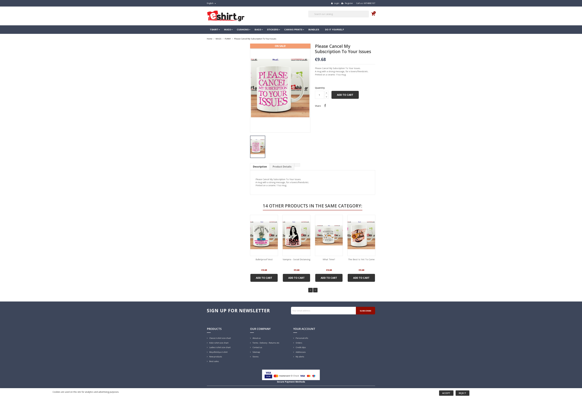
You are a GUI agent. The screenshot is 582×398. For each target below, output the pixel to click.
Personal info (301, 338)
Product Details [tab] (282, 166)
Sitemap (256, 352)
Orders (298, 342)
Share (325, 105)
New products (215, 356)
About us (256, 338)
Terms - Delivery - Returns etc (265, 342)
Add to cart (345, 95)
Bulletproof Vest (264, 259)
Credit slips (300, 347)
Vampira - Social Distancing (296, 259)
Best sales (214, 361)
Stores (255, 356)
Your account (304, 329)
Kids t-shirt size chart (218, 342)
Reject (462, 393)
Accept (446, 393)
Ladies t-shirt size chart (220, 347)
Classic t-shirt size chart (220, 338)
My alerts (299, 356)
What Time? (329, 259)
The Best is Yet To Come (361, 259)
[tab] (297, 165)
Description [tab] (260, 166)
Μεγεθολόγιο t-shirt (218, 352)
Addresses (300, 352)
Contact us (257, 347)
